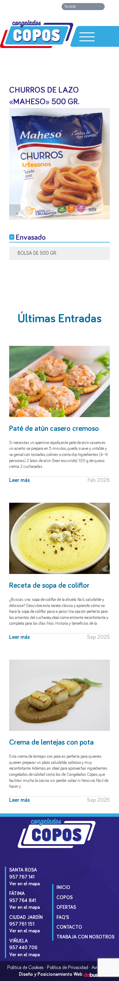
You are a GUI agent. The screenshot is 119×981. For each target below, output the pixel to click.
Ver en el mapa (24, 883)
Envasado (31, 237)
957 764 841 (22, 900)
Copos (64, 897)
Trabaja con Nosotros (85, 937)
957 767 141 (21, 877)
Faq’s (62, 917)
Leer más (19, 480)
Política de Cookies (25, 967)
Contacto (69, 927)
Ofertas (66, 907)
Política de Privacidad (67, 967)
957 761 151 (21, 924)
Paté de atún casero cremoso (54, 428)
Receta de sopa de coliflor (49, 585)
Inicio (63, 887)
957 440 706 (23, 947)
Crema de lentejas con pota (51, 742)
